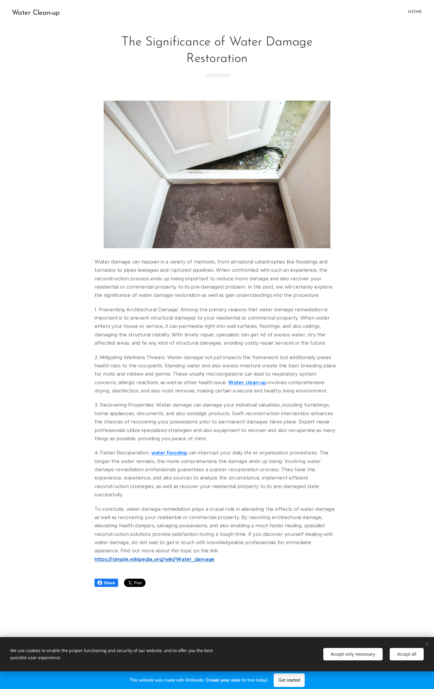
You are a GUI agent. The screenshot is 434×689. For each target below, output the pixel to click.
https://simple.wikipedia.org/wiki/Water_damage (154, 559)
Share (109, 582)
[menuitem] (414, 12)
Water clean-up (247, 382)
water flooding (169, 452)
